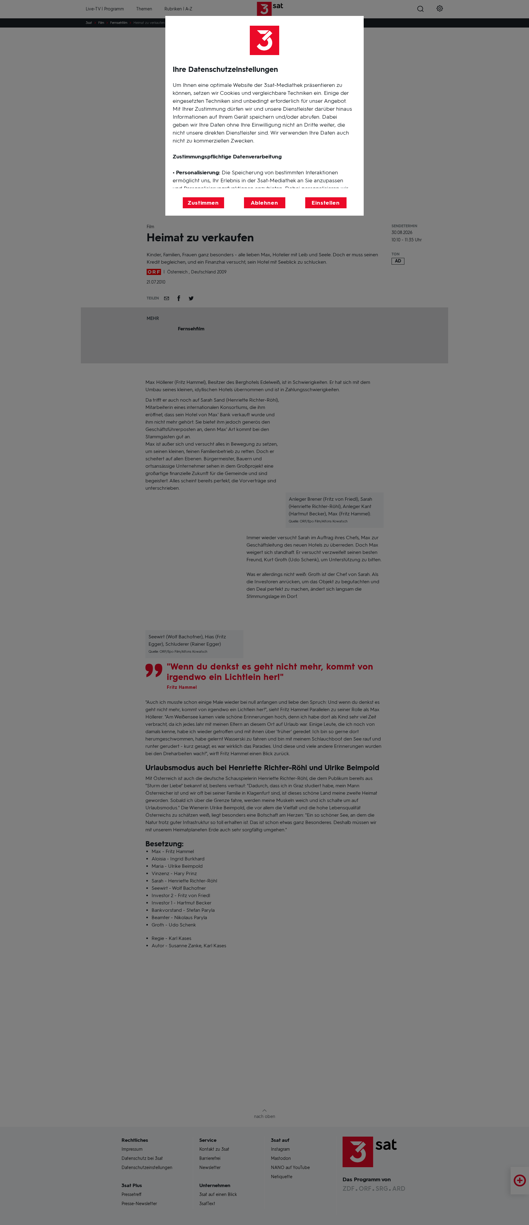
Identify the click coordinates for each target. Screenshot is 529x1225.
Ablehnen (264, 202)
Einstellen (326, 202)
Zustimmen (203, 202)
